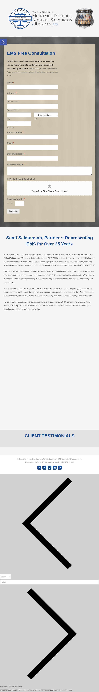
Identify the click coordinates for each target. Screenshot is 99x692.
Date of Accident (15, 154)
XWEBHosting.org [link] (41, 462)
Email (10, 143)
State (36, 119)
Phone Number (15, 132)
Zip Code (10, 127)
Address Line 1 (12, 102)
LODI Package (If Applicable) (21, 179)
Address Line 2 (12, 110)
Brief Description (16, 164)
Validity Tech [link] (69, 462)
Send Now (13, 211)
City (8, 119)
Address (12, 93)
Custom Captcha (16, 199)
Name (10, 83)
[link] (3, 42)
